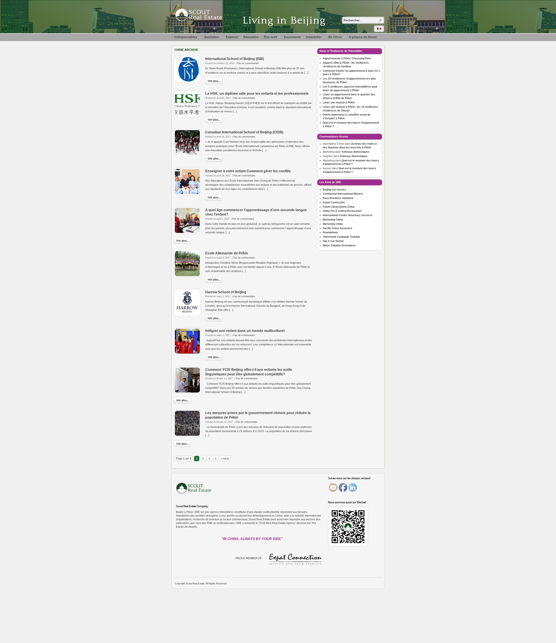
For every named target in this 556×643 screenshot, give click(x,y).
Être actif (269, 37)
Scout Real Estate (201, 16)
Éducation (251, 37)
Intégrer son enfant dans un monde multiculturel (245, 331)
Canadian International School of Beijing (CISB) (244, 132)
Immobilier (312, 37)
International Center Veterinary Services (347, 215)
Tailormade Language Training (341, 236)
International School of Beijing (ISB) (234, 59)
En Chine (334, 37)
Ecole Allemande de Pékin (226, 253)
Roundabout (330, 232)
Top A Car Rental (333, 241)
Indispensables (184, 37)
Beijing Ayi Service (334, 189)
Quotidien (210, 37)
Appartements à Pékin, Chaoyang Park (347, 58)
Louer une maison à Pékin (339, 102)
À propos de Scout (363, 37)
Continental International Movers (343, 193)
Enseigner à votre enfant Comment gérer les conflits (248, 171)
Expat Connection (334, 202)
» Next (225, 458)
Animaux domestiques (355, 151)
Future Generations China (338, 206)
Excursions (292, 37)
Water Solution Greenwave (339, 245)
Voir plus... (214, 81)
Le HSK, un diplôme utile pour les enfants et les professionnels (257, 93)
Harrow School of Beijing (225, 292)
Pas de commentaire (248, 63)
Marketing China (333, 219)
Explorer (232, 37)
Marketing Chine (333, 223)
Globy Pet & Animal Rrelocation (342, 210)
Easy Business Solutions (338, 198)
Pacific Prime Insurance (337, 228)
